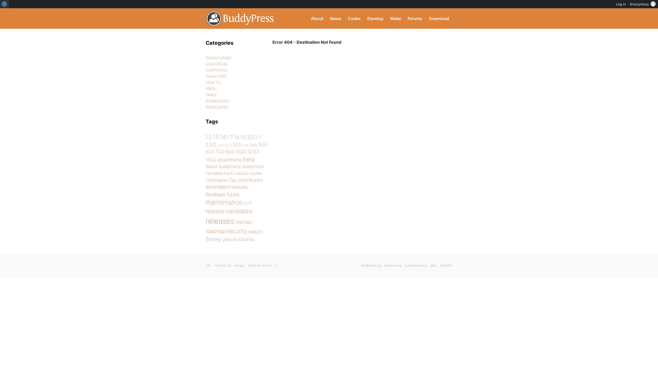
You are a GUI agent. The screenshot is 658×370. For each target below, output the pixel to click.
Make (395, 18)
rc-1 (247, 203)
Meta (210, 88)
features (239, 187)
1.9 (242, 137)
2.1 (257, 137)
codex (256, 173)
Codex (354, 18)
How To (213, 82)
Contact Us (223, 265)
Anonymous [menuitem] (639, 4)
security (236, 231)
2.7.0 (245, 145)
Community (216, 69)
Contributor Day (221, 180)
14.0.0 (211, 159)
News (335, 18)
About (317, 18)
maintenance (224, 202)
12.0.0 (253, 151)
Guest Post (216, 76)
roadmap (215, 231)
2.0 (250, 137)
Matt (433, 265)
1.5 (216, 137)
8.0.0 (229, 151)
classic (241, 173)
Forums (415, 18)
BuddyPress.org (240, 18)
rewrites (243, 222)
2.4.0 (220, 145)
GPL (209, 265)
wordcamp (243, 239)
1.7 (230, 137)
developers (218, 187)
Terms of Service (259, 265)
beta (249, 159)
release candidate (229, 211)
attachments (229, 159)
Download (439, 18)
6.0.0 (210, 151)
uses (226, 239)
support (255, 231)
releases (220, 221)
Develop (375, 18)
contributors (250, 180)
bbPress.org (393, 265)
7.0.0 (220, 151)
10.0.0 (240, 151)
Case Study (217, 63)
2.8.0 (253, 145)
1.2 (209, 137)
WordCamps (217, 106)
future (233, 194)
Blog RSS (446, 265)
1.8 (236, 137)
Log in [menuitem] (621, 4)
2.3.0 (211, 144)
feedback (215, 194)
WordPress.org (371, 265)
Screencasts (217, 100)
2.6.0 (237, 145)
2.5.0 (228, 145)
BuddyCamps (218, 57)
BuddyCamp (230, 166)
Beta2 (211, 166)
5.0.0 (262, 144)
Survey (213, 239)
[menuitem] (4, 4)
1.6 (223, 137)
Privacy (239, 265)
